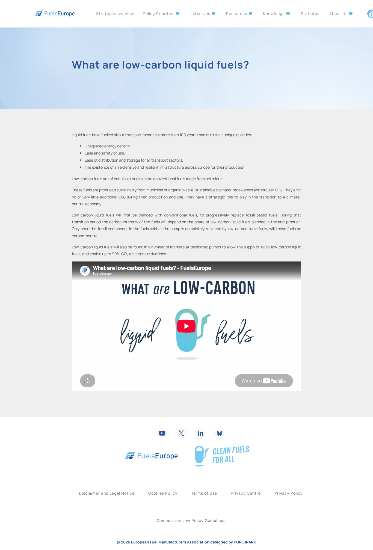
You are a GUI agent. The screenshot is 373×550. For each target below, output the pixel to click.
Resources (237, 13)
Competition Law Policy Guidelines (191, 520)
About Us (339, 13)
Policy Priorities (159, 13)
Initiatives (200, 13)
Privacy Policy (288, 493)
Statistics (311, 13)
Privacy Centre (246, 493)
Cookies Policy (162, 493)
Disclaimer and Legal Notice (107, 493)
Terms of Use (204, 493)
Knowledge (274, 13)
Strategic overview (115, 13)
